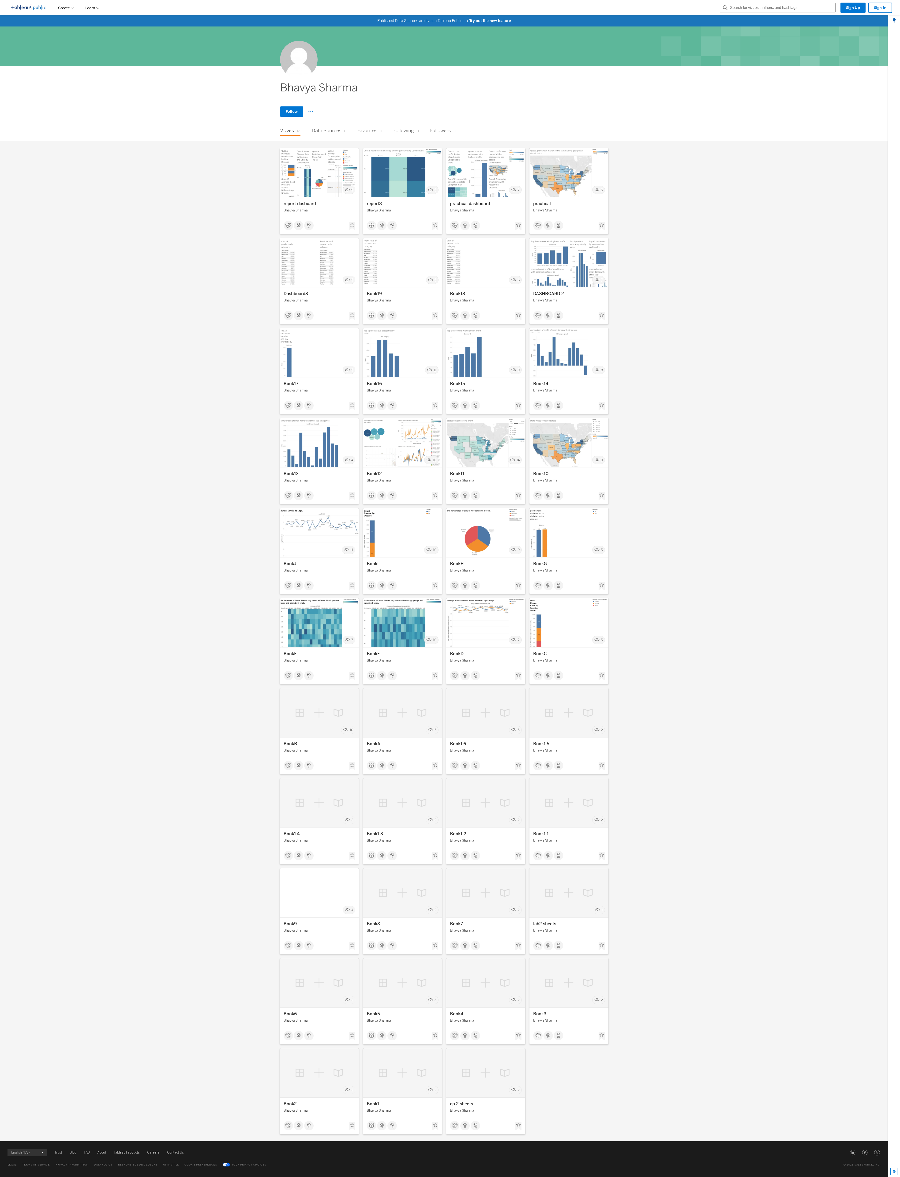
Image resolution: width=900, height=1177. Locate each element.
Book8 (373, 923)
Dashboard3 (296, 293)
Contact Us (175, 1152)
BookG (540, 563)
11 (435, 370)
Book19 (374, 293)
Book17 (291, 383)
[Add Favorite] (352, 226)
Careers (153, 1152)
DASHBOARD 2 (548, 293)
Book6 (290, 1013)
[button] (852, 1152)
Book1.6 (458, 743)
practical (542, 203)
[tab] (894, 20)
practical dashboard (470, 203)
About (101, 1152)
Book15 (457, 383)
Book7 (456, 923)
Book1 (373, 1103)
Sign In (880, 7)
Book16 (374, 383)
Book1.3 (375, 833)
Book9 (290, 923)
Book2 (290, 1103)
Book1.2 (458, 833)
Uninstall (171, 1164)
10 (434, 460)
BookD (457, 653)
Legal (12, 1164)
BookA (373, 743)
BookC (540, 653)
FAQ (87, 1152)
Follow (292, 111)
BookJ (290, 563)
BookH (457, 563)
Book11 (457, 473)
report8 (374, 203)
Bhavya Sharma (296, 210)
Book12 (374, 473)
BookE (373, 653)
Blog (73, 1152)
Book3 (539, 1013)
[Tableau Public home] (28, 8)
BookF (290, 653)
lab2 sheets (544, 923)
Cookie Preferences (200, 1164)
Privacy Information (72, 1164)
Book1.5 (541, 743)
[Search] (724, 8)
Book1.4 (292, 833)
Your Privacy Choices (249, 1164)
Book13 (291, 473)
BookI (373, 563)
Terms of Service (36, 1164)
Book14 (540, 383)
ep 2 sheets (461, 1103)
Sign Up (853, 7)
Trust (58, 1152)
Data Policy (103, 1164)
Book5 (373, 1013)
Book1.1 (541, 833)
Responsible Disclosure (138, 1164)
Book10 (540, 473)
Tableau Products (127, 1152)
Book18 (457, 293)
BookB (290, 743)
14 (518, 460)
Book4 (456, 1013)
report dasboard (300, 203)
